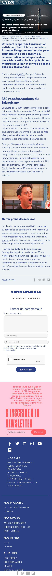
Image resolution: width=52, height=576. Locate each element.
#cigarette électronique (37, 15)
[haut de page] (47, 573)
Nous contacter (13, 562)
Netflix (21, 74)
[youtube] (39, 445)
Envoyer (26, 369)
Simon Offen (9, 33)
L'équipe (8, 566)
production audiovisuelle (13, 15)
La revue (8, 511)
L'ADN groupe (11, 558)
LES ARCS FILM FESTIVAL (20, 479)
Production (36, 37)
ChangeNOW (14, 469)
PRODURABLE (14, 475)
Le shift (8, 546)
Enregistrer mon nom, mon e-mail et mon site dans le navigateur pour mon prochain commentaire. (25, 348)
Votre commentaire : (13, 313)
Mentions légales (13, 570)
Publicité (26, 37)
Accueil (4, 37)
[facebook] (17, 574)
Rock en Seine (15, 485)
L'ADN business (11, 531)
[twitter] (23, 574)
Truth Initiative (31, 84)
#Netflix (8, 19)
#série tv (20, 19)
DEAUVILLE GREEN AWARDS (21, 482)
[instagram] (32, 445)
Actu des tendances (15, 523)
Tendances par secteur (17, 527)
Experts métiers (15, 37)
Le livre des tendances (16, 507)
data (6, 542)
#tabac (31, 19)
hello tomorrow (17, 466)
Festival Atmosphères (20, 462)
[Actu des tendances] (7, 3)
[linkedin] (28, 574)
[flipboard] (33, 574)
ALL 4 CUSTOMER (16, 472)
